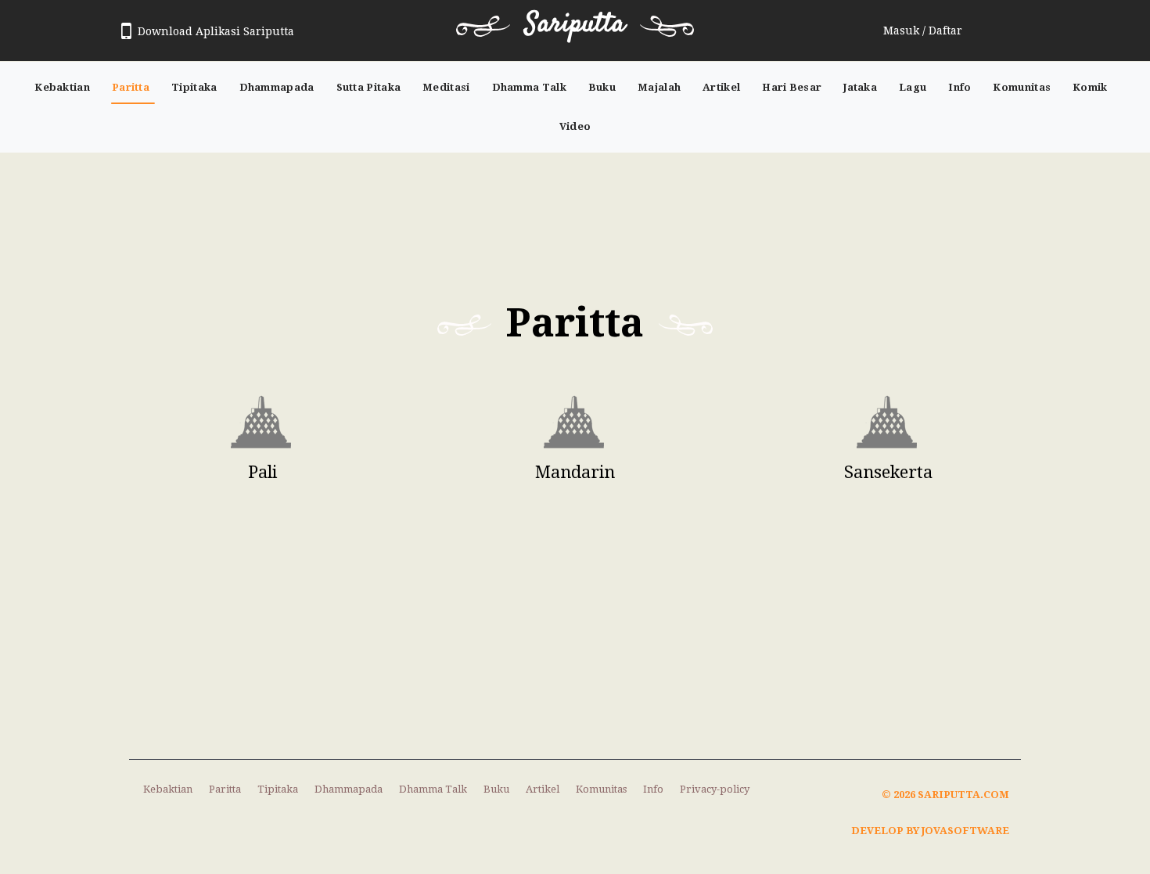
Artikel (721, 87)
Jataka (860, 87)
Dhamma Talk (529, 87)
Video (575, 126)
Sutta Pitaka (368, 87)
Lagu (912, 87)
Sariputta (575, 24)
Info (959, 87)
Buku (602, 87)
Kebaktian (62, 87)
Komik (1090, 87)
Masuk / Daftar (922, 30)
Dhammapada (276, 87)
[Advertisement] (575, 214)
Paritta (130, 87)
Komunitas (1022, 87)
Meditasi (445, 87)
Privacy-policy (714, 789)
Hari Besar (791, 87)
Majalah (659, 87)
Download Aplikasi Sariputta (216, 31)
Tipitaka (194, 87)
